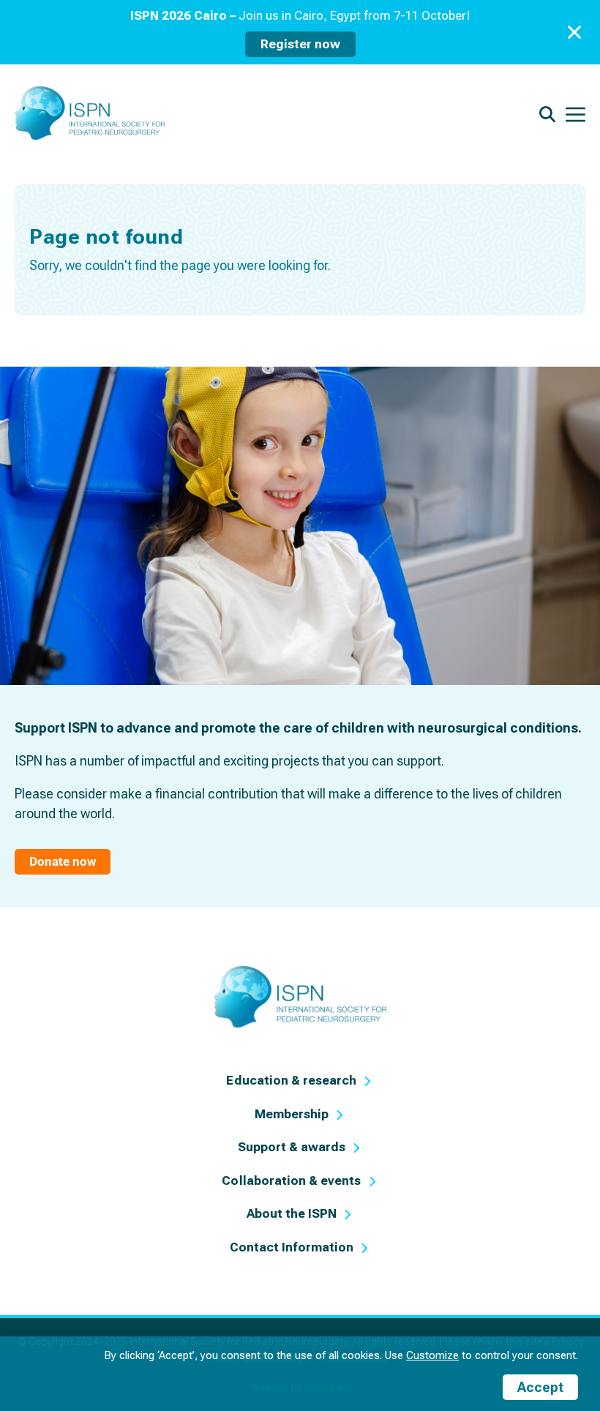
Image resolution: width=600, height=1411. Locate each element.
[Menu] (575, 113)
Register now (300, 44)
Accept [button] (540, 1387)
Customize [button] (432, 1355)
